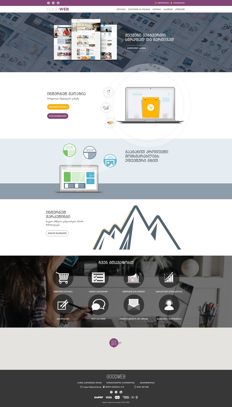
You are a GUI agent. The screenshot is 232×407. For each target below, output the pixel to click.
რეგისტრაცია (179, 3)
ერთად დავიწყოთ (57, 233)
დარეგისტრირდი (57, 116)
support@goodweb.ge (92, 387)
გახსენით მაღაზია (58, 107)
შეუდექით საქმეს (136, 48)
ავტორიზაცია (163, 3)
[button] (116, 343)
